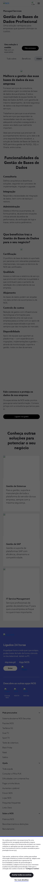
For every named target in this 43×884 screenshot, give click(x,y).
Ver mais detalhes (21, 880)
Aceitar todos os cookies (21, 875)
